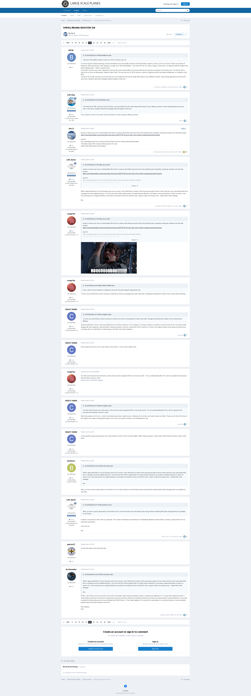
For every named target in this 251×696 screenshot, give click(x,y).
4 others (179, 206)
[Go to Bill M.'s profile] (71, 57)
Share (170, 34)
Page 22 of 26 (122, 43)
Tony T (168, 536)
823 (72, 231)
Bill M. (71, 50)
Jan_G (73, 33)
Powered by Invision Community (125, 693)
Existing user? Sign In (171, 4)
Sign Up (185, 4)
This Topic (180, 10)
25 (101, 43)
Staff (79, 15)
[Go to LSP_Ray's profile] (71, 101)
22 (90, 43)
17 (72, 43)
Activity (84, 10)
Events (72, 15)
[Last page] (113, 43)
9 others (179, 152)
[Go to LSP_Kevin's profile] (71, 166)
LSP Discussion (84, 35)
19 (79, 43)
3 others (179, 536)
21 (86, 43)
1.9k (72, 145)
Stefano (172, 152)
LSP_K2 (173, 536)
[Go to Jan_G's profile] (65, 34)
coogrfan (71, 214)
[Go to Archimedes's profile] (71, 576)
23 (93, 43)
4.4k (72, 326)
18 (75, 43)
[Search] (187, 10)
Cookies (125, 691)
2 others (180, 87)
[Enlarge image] (109, 258)
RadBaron (104, 55)
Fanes (163, 536)
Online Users (88, 15)
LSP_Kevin (71, 160)
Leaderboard (99, 15)
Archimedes (165, 152)
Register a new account (96, 649)
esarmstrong (171, 87)
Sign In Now (155, 649)
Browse (76, 10)
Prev (68, 43)
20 (83, 43)
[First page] (63, 43)
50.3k (72, 179)
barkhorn (71, 461)
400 (72, 478)
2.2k (72, 586)
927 (72, 67)
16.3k (72, 114)
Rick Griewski (157, 152)
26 (104, 43)
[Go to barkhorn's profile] (71, 467)
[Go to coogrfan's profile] (71, 220)
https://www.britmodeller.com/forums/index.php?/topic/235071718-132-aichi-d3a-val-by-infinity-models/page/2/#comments (120, 135)
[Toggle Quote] (84, 55)
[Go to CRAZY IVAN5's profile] (71, 316)
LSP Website (67, 10)
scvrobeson (157, 87)
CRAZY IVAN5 (167, 206)
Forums (64, 15)
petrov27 (71, 544)
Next (109, 43)
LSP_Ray (71, 95)
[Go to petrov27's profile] (71, 551)
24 (97, 43)
